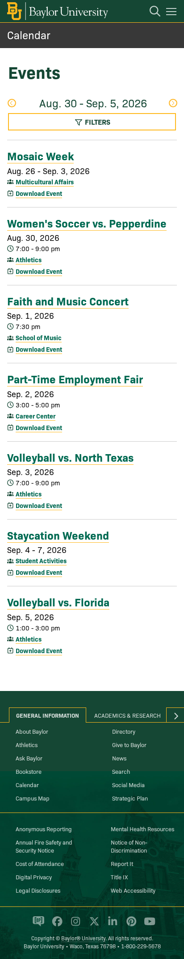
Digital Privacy (34, 877)
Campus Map (33, 798)
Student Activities (41, 560)
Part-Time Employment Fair (75, 378)
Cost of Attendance (40, 863)
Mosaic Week (40, 155)
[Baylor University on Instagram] (74, 925)
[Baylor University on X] (93, 925)
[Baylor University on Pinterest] (130, 925)
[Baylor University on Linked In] (111, 925)
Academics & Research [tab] (127, 715)
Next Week (172, 104)
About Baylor (32, 731)
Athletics (29, 259)
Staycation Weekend (58, 534)
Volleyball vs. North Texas (70, 456)
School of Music (39, 337)
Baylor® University (83, 938)
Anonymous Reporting (44, 829)
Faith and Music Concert (68, 300)
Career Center (35, 415)
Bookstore (29, 771)
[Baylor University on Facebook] (55, 925)
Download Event (39, 193)
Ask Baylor (29, 758)
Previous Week (11, 104)
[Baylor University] (57, 11)
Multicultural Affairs (45, 181)
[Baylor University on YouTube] (147, 925)
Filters (96, 121)
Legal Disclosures (38, 890)
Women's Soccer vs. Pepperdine (87, 222)
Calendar (28, 34)
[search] (150, 12)
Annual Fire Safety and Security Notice (44, 846)
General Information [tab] (47, 715)
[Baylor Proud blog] (37, 925)
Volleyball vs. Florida (58, 601)
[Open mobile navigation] (173, 13)
